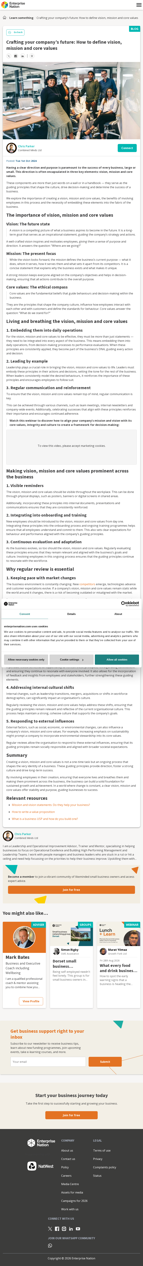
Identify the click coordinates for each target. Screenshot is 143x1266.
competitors (87, 584)
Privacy (97, 1159)
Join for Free (71, 890)
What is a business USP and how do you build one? (45, 819)
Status (97, 1176)
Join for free (71, 1115)
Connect (127, 148)
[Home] (5, 18)
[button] (139, 5)
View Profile (31, 1001)
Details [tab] (71, 613)
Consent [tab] (25, 613)
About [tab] (118, 613)
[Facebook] (57, 1228)
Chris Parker (26, 146)
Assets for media (72, 1192)
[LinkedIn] (71, 1228)
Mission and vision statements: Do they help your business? (51, 805)
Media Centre (70, 1184)
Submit (105, 1062)
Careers (66, 1176)
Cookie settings (69, 659)
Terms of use (102, 1150)
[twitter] (8, 55)
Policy (65, 1167)
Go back (18, 32)
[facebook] (15, 55)
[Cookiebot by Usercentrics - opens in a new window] (123, 603)
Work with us (69, 1209)
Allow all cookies (117, 659)
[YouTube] (78, 1228)
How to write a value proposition (33, 812)
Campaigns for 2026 (74, 1201)
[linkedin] (22, 55)
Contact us (68, 1159)
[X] (50, 1228)
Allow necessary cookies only (26, 659)
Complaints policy (104, 1167)
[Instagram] (64, 1228)
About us (67, 1150)
